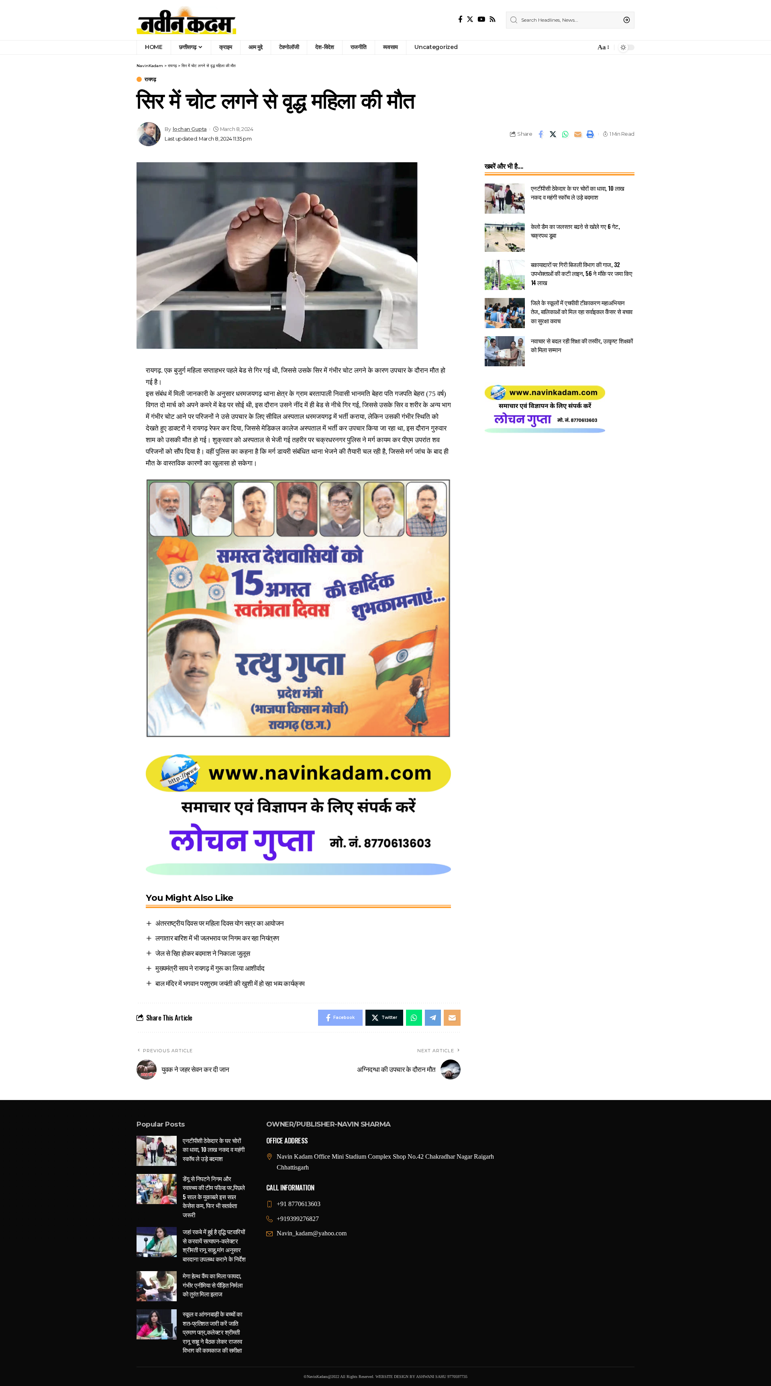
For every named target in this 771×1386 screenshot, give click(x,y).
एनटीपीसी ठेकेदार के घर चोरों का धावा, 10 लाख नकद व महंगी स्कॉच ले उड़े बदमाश (577, 193)
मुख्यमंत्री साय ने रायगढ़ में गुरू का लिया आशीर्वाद (210, 968)
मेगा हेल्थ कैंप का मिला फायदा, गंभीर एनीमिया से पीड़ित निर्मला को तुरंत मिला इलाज (212, 1284)
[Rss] (492, 19)
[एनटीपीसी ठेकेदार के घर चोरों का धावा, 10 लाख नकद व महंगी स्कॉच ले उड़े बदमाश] (505, 199)
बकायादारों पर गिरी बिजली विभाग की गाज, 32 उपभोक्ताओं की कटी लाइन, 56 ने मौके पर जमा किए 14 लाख (581, 273)
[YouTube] (481, 19)
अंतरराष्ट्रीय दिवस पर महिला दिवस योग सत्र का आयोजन (219, 923)
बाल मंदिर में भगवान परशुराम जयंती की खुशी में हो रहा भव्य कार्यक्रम (230, 983)
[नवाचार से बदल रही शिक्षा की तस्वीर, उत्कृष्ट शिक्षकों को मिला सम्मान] (505, 351)
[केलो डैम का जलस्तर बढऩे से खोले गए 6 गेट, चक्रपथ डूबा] (505, 237)
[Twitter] (470, 19)
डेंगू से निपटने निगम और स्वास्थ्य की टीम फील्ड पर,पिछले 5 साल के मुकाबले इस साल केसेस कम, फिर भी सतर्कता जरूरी (214, 1196)
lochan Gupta (190, 129)
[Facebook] (460, 19)
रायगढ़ (150, 79)
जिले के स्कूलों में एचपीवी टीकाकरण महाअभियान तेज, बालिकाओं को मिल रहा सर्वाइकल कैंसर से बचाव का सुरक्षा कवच (581, 311)
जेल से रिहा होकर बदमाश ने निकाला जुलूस (202, 953)
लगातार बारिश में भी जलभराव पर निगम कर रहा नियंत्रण (217, 938)
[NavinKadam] (186, 20)
